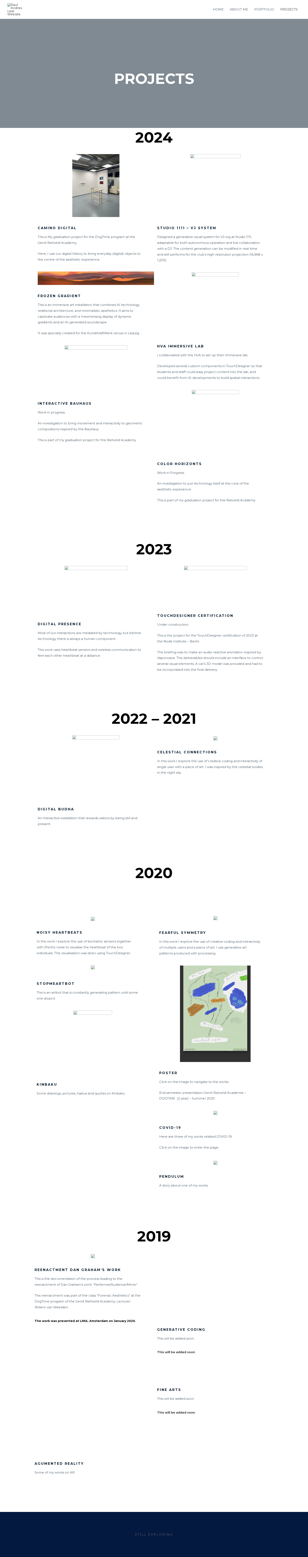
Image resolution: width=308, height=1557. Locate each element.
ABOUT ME (239, 9)
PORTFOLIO (264, 9)
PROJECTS (289, 9)
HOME (218, 9)
